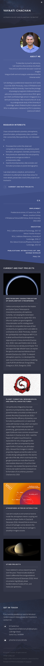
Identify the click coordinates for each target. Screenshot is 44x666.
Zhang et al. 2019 (12, 365)
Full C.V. (37, 256)
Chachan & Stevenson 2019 (22, 578)
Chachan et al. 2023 (15, 332)
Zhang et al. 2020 (24, 365)
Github (32, 363)
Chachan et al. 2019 (13, 474)
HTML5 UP (11, 656)
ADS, (39, 250)
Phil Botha (20, 662)
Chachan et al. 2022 (22, 435)
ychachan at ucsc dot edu (18, 640)
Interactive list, (29, 250)
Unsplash (28, 662)
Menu (41, 2)
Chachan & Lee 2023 (26, 415)
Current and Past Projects (21, 187)
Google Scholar (33, 253)
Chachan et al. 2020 (19, 354)
